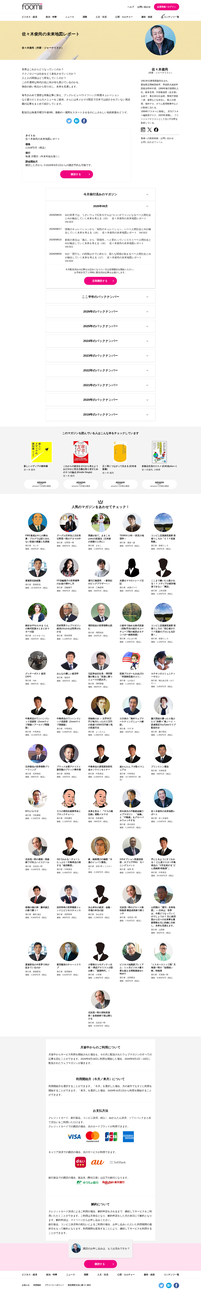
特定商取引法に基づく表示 (79, 1285)
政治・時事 (51, 17)
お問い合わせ (144, 7)
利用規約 (37, 1285)
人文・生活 (101, 17)
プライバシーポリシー (54, 1285)
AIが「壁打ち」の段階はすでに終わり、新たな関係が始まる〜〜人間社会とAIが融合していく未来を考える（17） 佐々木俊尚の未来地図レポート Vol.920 (108, 257)
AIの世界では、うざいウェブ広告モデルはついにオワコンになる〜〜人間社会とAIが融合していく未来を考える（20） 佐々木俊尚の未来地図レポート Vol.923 (108, 218)
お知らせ (26, 1285)
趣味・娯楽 (146, 17)
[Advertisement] (161, 165)
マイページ (77, 1220)
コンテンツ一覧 (171, 17)
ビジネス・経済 (29, 17)
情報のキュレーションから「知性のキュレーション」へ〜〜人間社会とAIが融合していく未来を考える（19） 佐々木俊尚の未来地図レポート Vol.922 (108, 231)
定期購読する (99, 280)
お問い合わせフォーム (152, 142)
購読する (76, 174)
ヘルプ (130, 7)
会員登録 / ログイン (166, 7)
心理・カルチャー (124, 17)
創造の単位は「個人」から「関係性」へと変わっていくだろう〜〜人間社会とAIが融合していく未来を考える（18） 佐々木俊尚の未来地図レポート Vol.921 (108, 243)
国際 (85, 17)
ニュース (69, 17)
